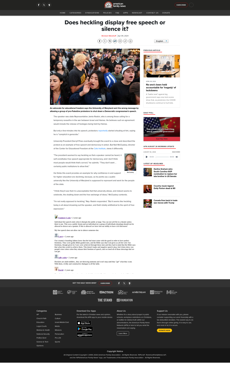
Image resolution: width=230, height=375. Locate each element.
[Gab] (49, 5)
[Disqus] (95, 244)
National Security (43, 334)
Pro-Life (58, 338)
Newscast (137, 13)
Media (57, 326)
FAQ (117, 13)
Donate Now (164, 330)
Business (58, 314)
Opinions (40, 346)
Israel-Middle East (62, 322)
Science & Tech (42, 342)
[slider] (162, 157)
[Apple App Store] (84, 323)
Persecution (59, 334)
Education (40, 322)
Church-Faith (41, 318)
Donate (166, 13)
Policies (107, 13)
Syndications (92, 13)
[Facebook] (39, 5)
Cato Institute (100, 148)
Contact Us (152, 13)
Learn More (123, 333)
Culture (57, 318)
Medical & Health (43, 330)
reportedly (103, 130)
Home (63, 13)
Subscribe (181, 5)
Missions (58, 330)
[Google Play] (85, 329)
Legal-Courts (42, 326)
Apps (125, 13)
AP (38, 314)
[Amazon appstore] (85, 335)
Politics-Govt (41, 338)
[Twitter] (44, 5)
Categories (75, 13)
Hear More (176, 152)
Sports (57, 342)
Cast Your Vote (162, 139)
